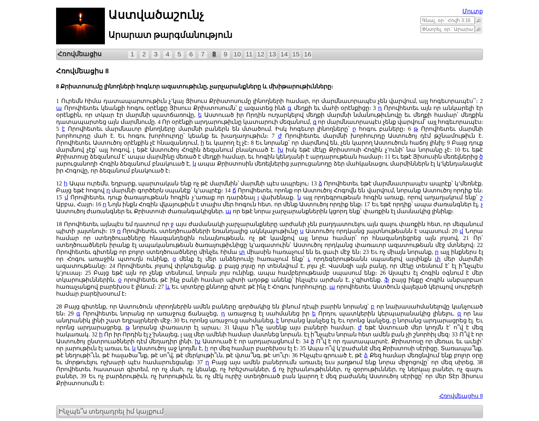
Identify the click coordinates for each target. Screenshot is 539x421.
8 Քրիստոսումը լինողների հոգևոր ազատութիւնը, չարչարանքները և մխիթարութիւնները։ (194, 86)
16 (307, 54)
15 (296, 54)
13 (272, 54)
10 (237, 54)
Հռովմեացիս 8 (461, 396)
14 (284, 54)
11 (249, 54)
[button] (478, 20)
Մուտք (472, 11)
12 (260, 54)
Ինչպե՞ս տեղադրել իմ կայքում (111, 411)
